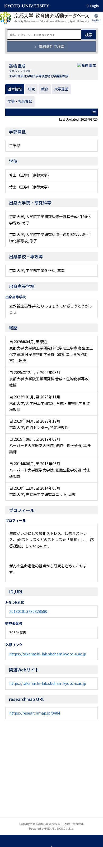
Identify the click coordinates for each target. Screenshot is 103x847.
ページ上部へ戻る (94, 838)
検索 (88, 34)
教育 (44, 88)
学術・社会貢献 (20, 101)
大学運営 (61, 88)
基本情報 (15, 88)
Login (94, 5)
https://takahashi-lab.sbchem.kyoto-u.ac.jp (47, 653)
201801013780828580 (28, 611)
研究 (31, 88)
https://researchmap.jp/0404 (34, 713)
